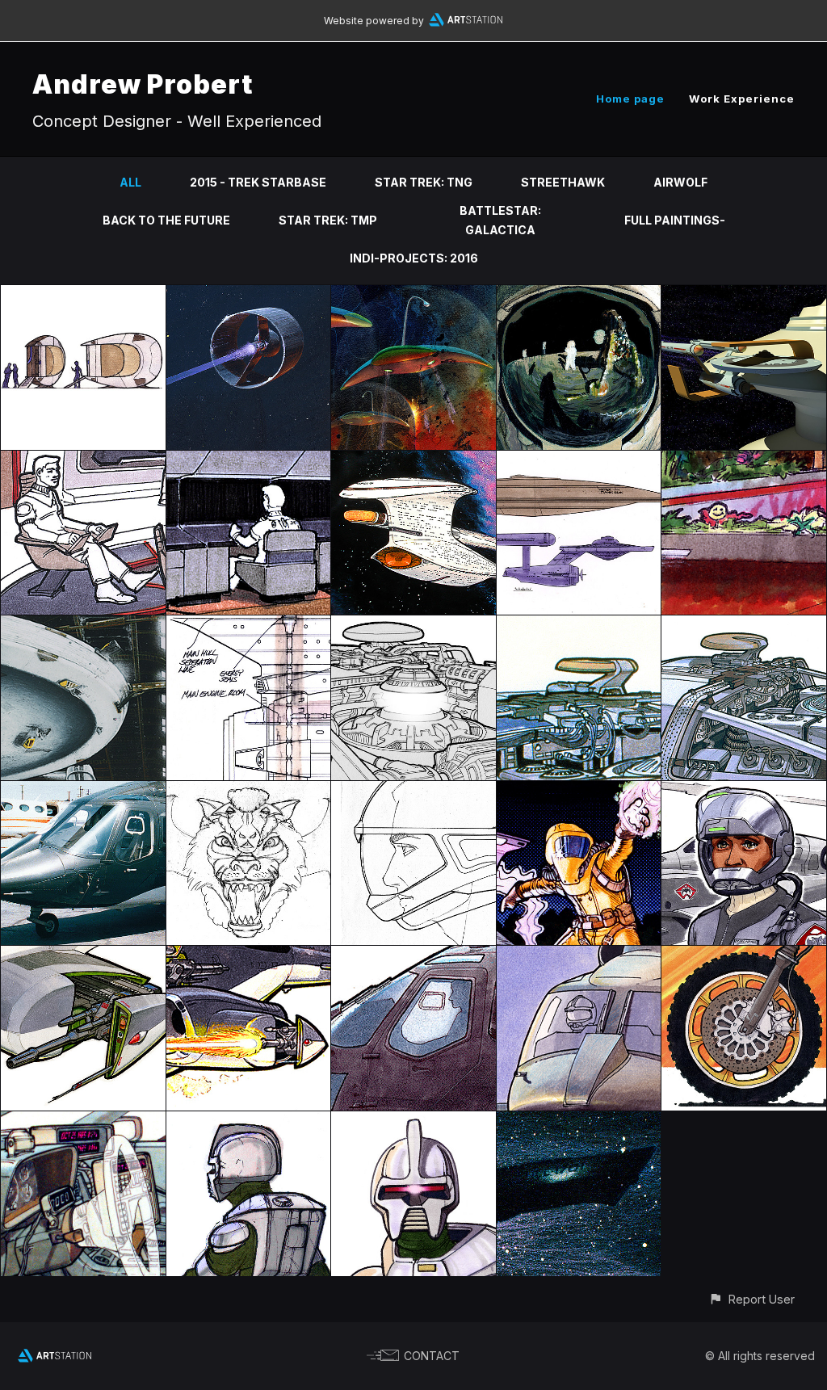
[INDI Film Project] (83, 294)
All (130, 182)
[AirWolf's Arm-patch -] (248, 790)
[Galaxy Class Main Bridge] (248, 460)
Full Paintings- (674, 220)
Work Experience (742, 98)
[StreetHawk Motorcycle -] (743, 955)
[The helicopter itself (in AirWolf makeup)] (83, 790)
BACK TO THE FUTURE (166, 220)
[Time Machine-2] (579, 625)
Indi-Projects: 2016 (414, 258)
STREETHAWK (563, 182)
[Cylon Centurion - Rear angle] (248, 1121)
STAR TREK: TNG (423, 182)
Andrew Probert (142, 84)
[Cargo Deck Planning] (248, 625)
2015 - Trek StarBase (258, 182)
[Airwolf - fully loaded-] (579, 955)
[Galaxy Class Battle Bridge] (83, 460)
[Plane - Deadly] (248, 955)
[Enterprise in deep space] (579, 1121)
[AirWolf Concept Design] (413, 955)
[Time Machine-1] (743, 625)
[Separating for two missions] (413, 460)
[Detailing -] (83, 955)
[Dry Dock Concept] (83, 625)
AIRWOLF (680, 182)
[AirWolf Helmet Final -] (413, 790)
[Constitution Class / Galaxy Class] (579, 460)
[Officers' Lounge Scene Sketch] (743, 460)
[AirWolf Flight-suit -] (743, 790)
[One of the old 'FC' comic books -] (579, 790)
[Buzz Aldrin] (579, 294)
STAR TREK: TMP (328, 220)
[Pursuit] (248, 294)
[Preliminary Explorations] (413, 625)
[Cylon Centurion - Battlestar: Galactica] (413, 1121)
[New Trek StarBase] (743, 294)
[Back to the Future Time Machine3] (83, 1121)
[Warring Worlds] (413, 294)
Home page (630, 98)
